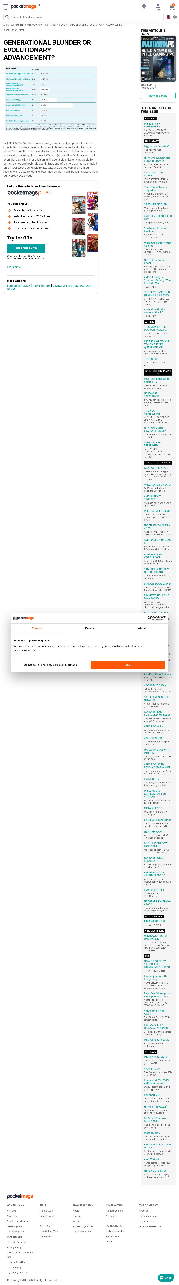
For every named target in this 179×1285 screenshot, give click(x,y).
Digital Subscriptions (14, 25)
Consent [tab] (37, 628)
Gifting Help (46, 1236)
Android (77, 1216)
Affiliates (110, 1216)
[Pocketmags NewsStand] (22, 6)
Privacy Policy (14, 1247)
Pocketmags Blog (16, 1231)
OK (128, 664)
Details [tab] (89, 628)
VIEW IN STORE (157, 95)
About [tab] (142, 628)
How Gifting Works (49, 1231)
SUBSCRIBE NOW (26, 248)
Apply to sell (112, 1236)
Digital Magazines (82, 1231)
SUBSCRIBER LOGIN (19, 285)
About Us (143, 1210)
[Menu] (5, 6)
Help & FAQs (46, 1210)
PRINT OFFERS (41, 285)
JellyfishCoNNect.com (150, 1226)
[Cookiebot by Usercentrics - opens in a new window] (150, 618)
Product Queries (114, 1210)
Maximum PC (34, 25)
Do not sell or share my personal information (51, 664)
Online (76, 1221)
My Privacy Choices (17, 1272)
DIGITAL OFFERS (62, 285)
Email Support (47, 1216)
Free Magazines (15, 1226)
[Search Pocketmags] (7, 17)
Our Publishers (14, 1237)
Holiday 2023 (50, 25)
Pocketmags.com (148, 1216)
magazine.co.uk (147, 1221)
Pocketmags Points (83, 1226)
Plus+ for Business (16, 1242)
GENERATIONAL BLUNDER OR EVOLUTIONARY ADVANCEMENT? (92, 25)
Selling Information (115, 1231)
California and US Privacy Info (20, 1254)
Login (109, 1241)
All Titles (11, 1210)
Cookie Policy (14, 1267)
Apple (76, 1210)
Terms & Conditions (17, 1262)
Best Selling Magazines (19, 1221)
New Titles (12, 1216)
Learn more (14, 266)
